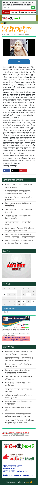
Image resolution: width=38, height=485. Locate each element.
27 (9, 304)
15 (19, 298)
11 (33, 294)
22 (19, 301)
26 (4, 304)
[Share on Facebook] (6, 170)
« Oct (4, 312)
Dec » (9, 312)
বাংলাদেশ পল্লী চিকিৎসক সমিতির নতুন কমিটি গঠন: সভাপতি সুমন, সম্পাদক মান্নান (19, 352)
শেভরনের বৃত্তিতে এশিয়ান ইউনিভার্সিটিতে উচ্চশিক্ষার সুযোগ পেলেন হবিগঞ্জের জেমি (18, 415)
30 (23, 304)
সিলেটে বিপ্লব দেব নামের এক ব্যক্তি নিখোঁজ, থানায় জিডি (18, 210)
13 (9, 298)
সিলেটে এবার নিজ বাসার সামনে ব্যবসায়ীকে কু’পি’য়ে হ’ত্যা (18, 198)
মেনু (5, 22)
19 (4, 301)
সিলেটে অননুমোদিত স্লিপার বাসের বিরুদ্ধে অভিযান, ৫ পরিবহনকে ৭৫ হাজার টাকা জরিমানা (20, 235)
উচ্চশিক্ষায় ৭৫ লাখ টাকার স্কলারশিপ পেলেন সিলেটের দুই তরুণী (18, 216)
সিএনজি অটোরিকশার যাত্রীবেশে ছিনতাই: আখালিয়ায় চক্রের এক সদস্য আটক (18, 192)
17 (28, 298)
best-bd (29, 482)
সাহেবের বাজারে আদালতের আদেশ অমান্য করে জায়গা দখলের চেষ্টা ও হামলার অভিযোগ (19, 241)
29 (19, 304)
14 (14, 298)
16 (23, 298)
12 (4, 298)
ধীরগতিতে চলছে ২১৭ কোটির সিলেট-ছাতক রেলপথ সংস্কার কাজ (18, 185)
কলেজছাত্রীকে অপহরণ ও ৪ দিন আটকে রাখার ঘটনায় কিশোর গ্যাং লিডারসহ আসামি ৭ (19, 359)
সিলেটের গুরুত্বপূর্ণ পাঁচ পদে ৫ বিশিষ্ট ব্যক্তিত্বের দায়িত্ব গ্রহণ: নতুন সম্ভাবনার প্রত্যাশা (19, 229)
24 (28, 301)
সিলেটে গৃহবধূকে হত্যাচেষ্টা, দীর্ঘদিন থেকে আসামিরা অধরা (18, 204)
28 (14, 304)
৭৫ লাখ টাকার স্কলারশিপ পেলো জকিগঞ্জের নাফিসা (18, 223)
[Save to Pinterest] (23, 170)
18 (33, 298)
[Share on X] (15, 170)
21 (14, 301)
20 (9, 301)
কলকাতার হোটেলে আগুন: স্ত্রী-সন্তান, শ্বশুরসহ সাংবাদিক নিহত (18, 402)
